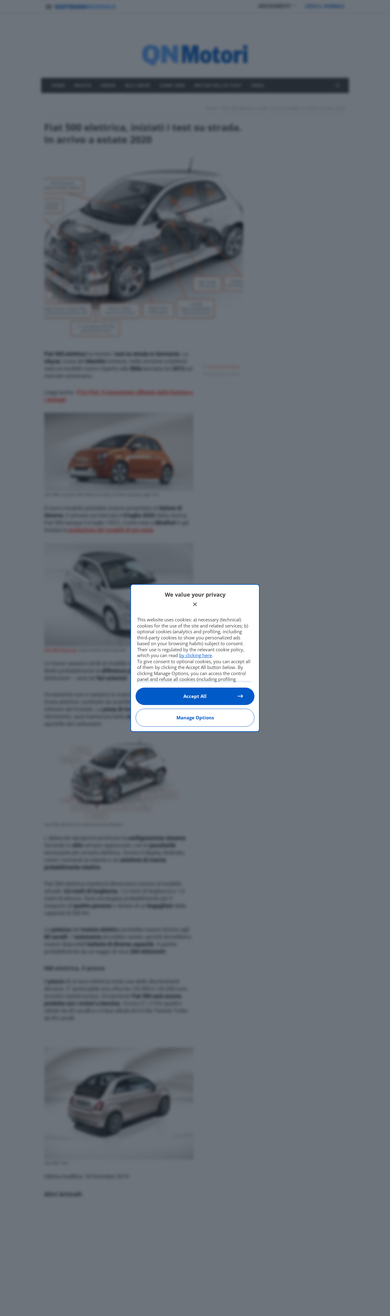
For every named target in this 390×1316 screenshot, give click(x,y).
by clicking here (195, 655)
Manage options (195, 717)
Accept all (195, 696)
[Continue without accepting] (195, 604)
